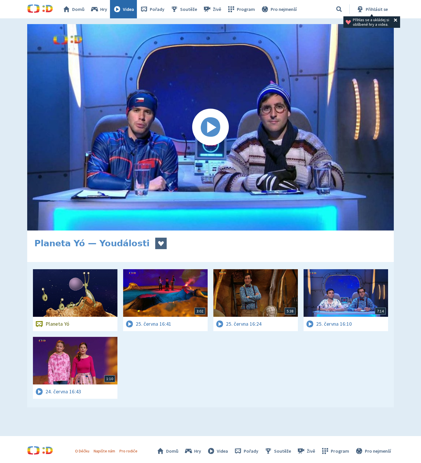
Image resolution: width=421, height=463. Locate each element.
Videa (128, 9)
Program (246, 9)
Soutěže (188, 9)
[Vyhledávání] (339, 9)
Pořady (157, 9)
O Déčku (82, 451)
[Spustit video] (210, 127)
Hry (103, 9)
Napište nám (104, 451)
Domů (78, 9)
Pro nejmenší (284, 9)
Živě (217, 9)
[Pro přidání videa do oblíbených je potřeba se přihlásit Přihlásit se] (161, 243)
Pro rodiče (128, 451)
